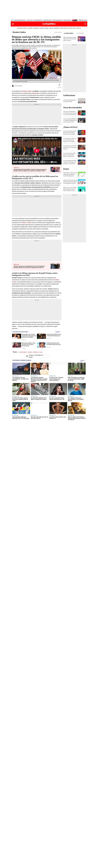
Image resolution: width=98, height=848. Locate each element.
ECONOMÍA (35, 28)
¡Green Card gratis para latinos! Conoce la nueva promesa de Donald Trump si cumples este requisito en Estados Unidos (30, 170)
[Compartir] (59, 85)
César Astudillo (67, 20)
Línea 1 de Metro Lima (57, 20)
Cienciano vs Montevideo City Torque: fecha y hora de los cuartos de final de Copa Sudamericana (70, 114)
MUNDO (47, 28)
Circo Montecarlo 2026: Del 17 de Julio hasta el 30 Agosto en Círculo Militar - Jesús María (69, 141)
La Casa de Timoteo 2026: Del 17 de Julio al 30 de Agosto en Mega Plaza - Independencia (69, 155)
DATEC (74, 28)
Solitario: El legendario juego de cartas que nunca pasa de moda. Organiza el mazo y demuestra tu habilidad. (70, 182)
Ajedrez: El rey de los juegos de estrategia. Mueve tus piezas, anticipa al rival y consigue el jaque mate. (70, 190)
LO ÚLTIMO (19, 28)
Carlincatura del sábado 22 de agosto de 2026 (69, 100)
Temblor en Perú (47, 20)
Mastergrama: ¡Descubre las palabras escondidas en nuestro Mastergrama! (70, 174)
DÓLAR (70, 28)
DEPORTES (56, 28)
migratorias (35, 93)
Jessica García (18, 85)
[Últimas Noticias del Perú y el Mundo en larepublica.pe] (49, 24)
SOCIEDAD (41, 28)
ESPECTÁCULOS (64, 28)
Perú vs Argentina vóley (20, 20)
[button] (13, 24)
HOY (12, 20)
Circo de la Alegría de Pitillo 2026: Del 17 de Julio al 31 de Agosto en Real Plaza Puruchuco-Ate (69, 163)
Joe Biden (30, 352)
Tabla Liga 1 (30, 20)
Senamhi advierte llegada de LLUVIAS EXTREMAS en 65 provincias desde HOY (70, 120)
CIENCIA (51, 28)
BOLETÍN (79, 28)
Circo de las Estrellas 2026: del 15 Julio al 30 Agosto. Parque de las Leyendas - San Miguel (69, 133)
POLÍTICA (25, 28)
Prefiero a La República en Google (36, 356)
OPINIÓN (30, 28)
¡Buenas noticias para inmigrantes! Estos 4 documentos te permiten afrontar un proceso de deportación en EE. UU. (29, 267)
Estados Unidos (19, 32)
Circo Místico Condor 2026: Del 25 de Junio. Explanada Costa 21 (69, 147)
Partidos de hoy (38, 20)
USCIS (41, 352)
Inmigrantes (36, 352)
